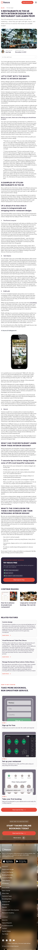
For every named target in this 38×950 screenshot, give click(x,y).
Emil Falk (8, 52)
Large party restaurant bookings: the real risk (28, 604)
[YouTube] (14, 940)
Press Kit (4, 907)
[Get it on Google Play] (21, 861)
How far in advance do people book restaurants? (7, 605)
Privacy (9, 943)
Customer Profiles (7, 877)
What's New (5, 893)
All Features (5, 883)
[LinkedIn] (10, 940)
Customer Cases (7, 896)
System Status (6, 931)
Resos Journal (6, 890)
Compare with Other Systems (10, 910)
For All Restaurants (7, 925)
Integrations (5, 904)
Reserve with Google (8, 869)
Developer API (6, 901)
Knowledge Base (6, 899)
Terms (19, 943)
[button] (19, 352)
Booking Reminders (7, 875)
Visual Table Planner (7, 872)
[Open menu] (36, 2)
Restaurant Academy (8, 913)
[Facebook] (3, 940)
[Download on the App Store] (8, 861)
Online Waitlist (6, 880)
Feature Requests (7, 923)
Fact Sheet (5, 934)
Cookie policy (14, 943)
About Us (4, 920)
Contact (4, 928)
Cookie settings (26, 943)
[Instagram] (7, 940)
